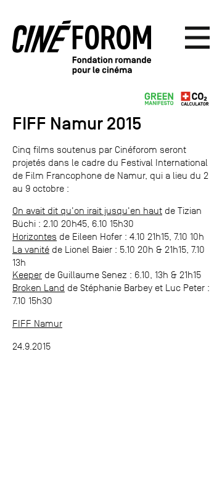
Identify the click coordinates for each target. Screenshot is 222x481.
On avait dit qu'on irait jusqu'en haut (87, 210)
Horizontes (34, 236)
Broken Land (38, 287)
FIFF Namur (37, 323)
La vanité (30, 249)
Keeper (27, 274)
